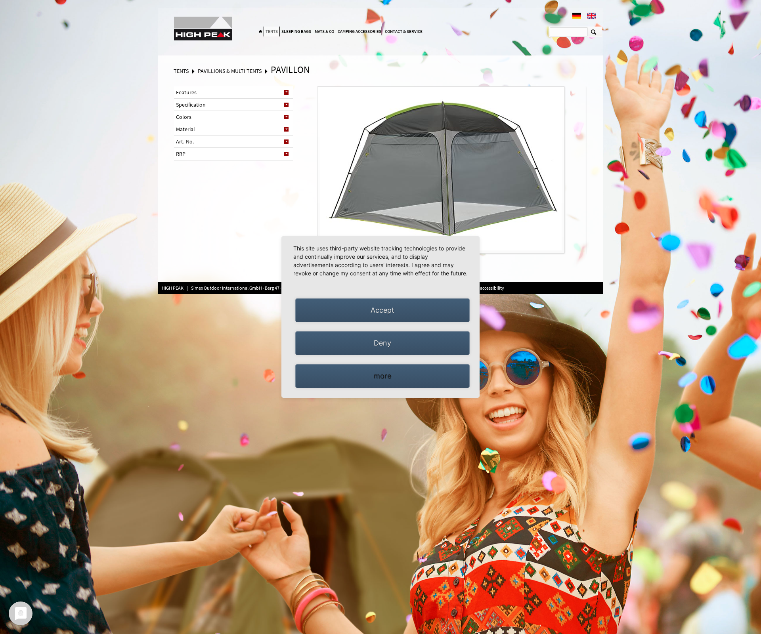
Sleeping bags (296, 31)
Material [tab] (185, 129)
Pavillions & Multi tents (230, 70)
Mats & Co (324, 31)
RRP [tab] (180, 153)
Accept (382, 310)
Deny (382, 343)
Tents (272, 31)
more (382, 376)
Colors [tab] (183, 116)
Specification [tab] (191, 104)
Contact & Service (404, 31)
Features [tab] (186, 92)
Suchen (593, 32)
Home (260, 32)
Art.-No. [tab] (185, 141)
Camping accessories (359, 31)
